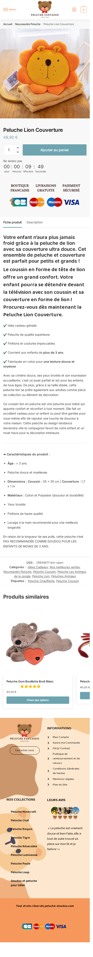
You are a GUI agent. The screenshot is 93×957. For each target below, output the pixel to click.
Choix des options (38, 700)
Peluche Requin (21, 829)
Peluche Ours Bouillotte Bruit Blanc (30, 681)
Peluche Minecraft (23, 811)
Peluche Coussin (44, 571)
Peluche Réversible (24, 846)
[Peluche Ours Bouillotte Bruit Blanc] (37, 641)
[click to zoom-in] (45, 73)
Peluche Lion (41, 576)
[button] (17, 148)
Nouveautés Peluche (27, 24)
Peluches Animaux (63, 576)
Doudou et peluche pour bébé (24, 883)
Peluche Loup (20, 872)
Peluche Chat (20, 820)
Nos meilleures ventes (65, 567)
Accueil (7, 24)
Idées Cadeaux (38, 567)
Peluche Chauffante (41, 581)
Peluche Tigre (20, 837)
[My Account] (74, 10)
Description (35, 222)
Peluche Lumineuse (24, 855)
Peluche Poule (20, 863)
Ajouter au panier (54, 150)
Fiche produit (12, 222)
